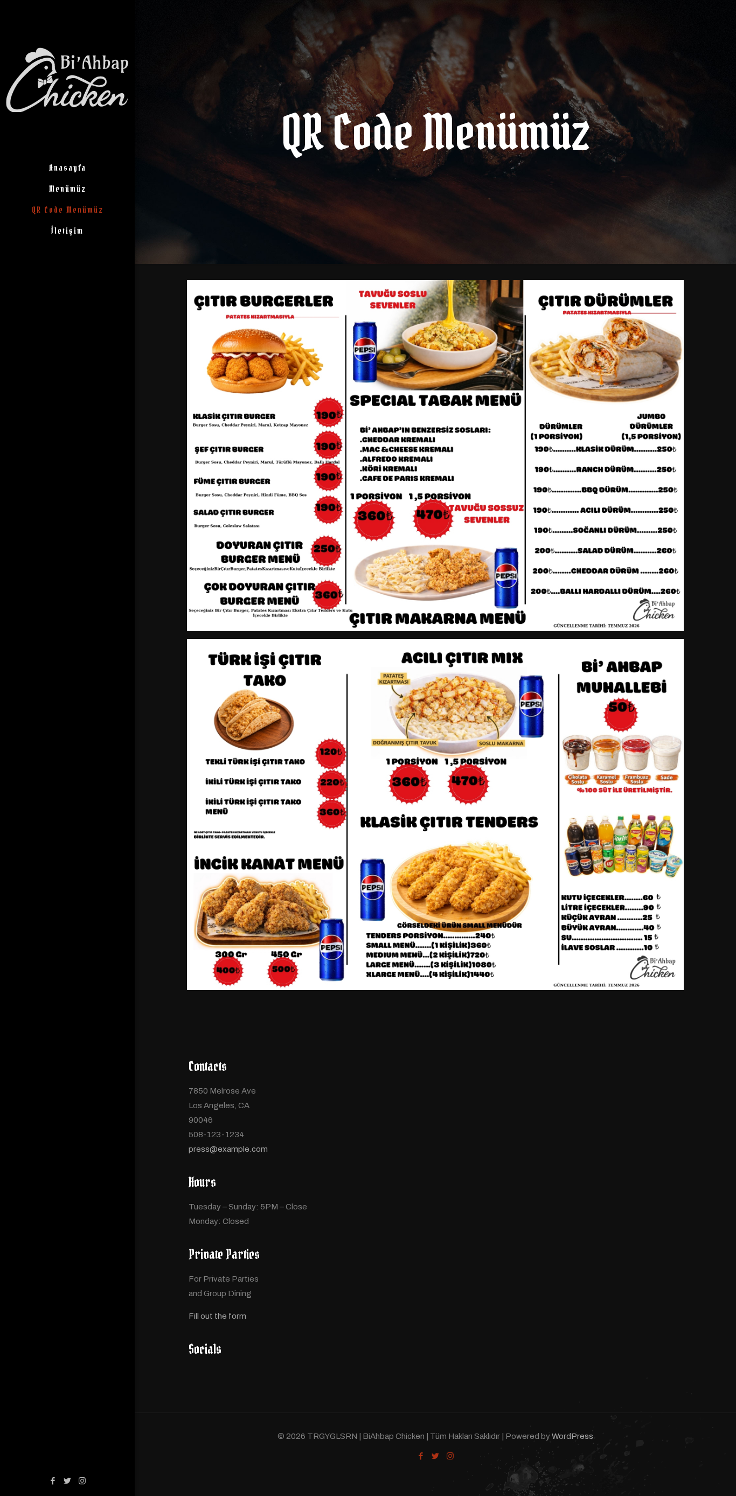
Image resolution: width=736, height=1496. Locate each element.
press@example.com (228, 1149)
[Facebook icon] (53, 1481)
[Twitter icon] (67, 1481)
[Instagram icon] (82, 1481)
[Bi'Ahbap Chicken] (67, 78)
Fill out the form (217, 1316)
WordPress (572, 1436)
